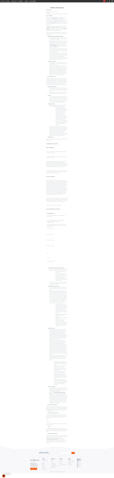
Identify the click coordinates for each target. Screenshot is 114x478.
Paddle (52, 460)
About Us (61, 460)
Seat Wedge (53, 467)
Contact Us (33, 468)
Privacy (61, 463)
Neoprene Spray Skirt (54, 466)
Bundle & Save (14, 1)
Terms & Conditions (63, 464)
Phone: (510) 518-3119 (34, 466)
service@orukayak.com (34, 464)
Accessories (20, 1)
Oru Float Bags (53, 464)
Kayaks (8, 1)
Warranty (69, 463)
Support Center (70, 460)
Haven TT (43, 467)
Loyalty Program (32, 1)
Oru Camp (26, 1)
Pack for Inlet (53, 463)
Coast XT (43, 466)
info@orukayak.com (33, 463)
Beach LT (43, 463)
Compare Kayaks (45, 460)
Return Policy (70, 464)
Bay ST (43, 464)
